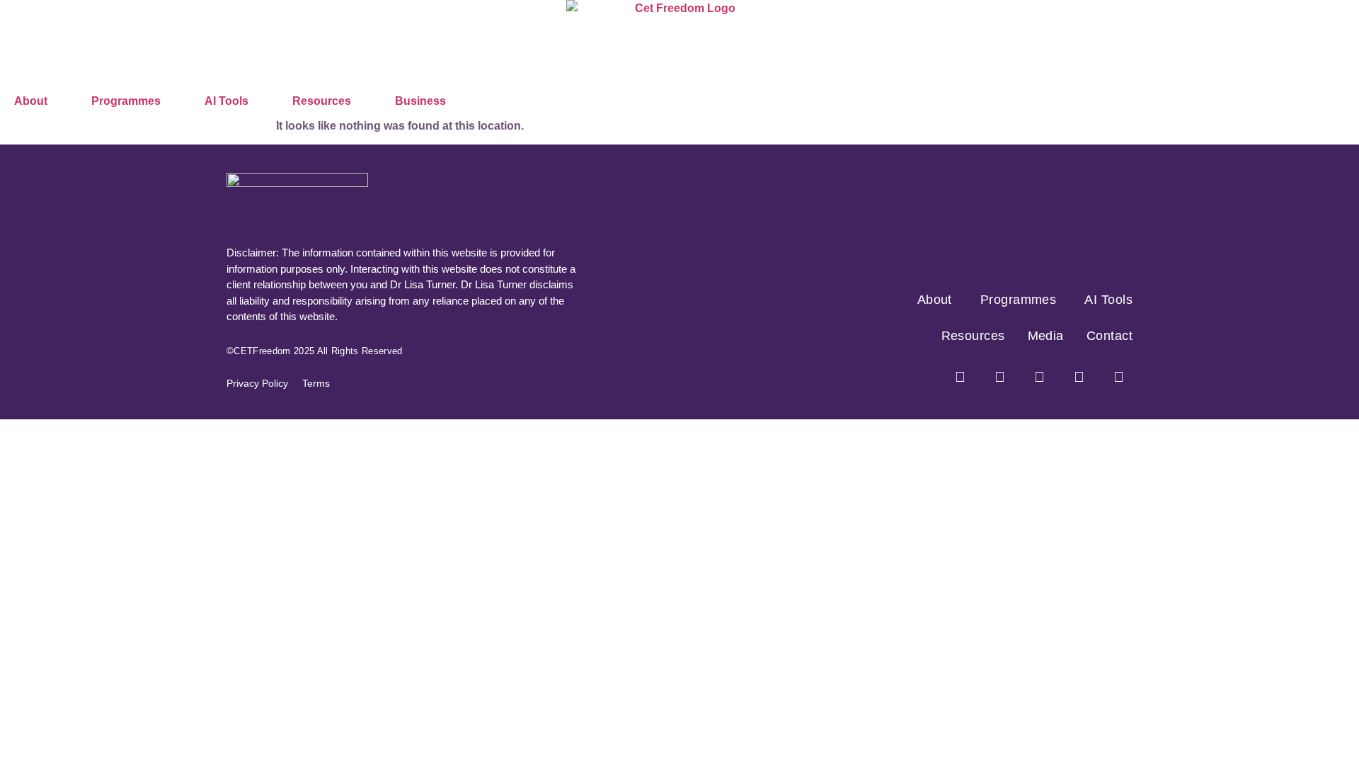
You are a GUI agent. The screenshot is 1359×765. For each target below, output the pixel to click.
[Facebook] (960, 377)
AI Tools (226, 101)
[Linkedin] (1118, 377)
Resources (321, 101)
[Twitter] (1039, 377)
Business (420, 101)
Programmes (126, 101)
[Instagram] (999, 377)
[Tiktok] (1079, 377)
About (30, 101)
